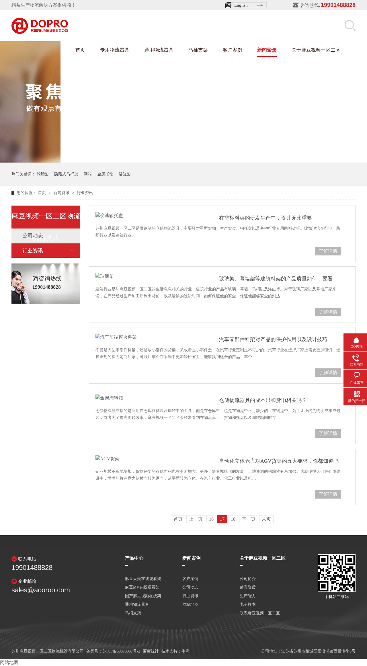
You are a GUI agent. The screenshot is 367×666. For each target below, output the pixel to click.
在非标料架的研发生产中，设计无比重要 (265, 218)
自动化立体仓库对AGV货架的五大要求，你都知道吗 (279, 461)
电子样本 (248, 605)
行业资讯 (85, 193)
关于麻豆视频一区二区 (316, 50)
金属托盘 (105, 174)
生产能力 (248, 596)
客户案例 (232, 50)
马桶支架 (198, 50)
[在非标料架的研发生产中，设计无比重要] (150, 215)
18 (233, 519)
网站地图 (190, 605)
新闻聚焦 (267, 50)
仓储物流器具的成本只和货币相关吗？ (263, 400)
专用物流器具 (114, 50)
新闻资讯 (62, 193)
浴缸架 (125, 174)
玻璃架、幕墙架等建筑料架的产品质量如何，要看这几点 (280, 279)
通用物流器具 (158, 50)
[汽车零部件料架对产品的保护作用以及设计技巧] (150, 337)
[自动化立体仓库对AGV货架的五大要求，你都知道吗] (150, 458)
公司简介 (248, 579)
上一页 (196, 519)
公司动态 (190, 587)
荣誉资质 (248, 587)
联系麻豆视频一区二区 (260, 613)
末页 (266, 519)
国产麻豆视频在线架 (143, 596)
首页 (80, 50)
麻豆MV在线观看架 (142, 587)
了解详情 (328, 251)
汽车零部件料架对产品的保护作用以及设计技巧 (273, 339)
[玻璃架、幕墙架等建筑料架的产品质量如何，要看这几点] (150, 276)
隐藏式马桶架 (66, 174)
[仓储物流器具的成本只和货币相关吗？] (150, 397)
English (241, 5)
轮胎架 (43, 174)
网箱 (88, 174)
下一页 (248, 519)
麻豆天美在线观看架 (143, 579)
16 (211, 519)
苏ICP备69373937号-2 (121, 651)
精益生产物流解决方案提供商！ (43, 5)
